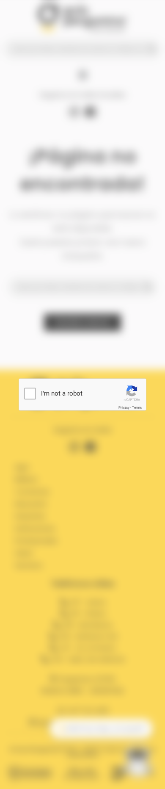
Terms (137, 408)
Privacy (123, 408)
